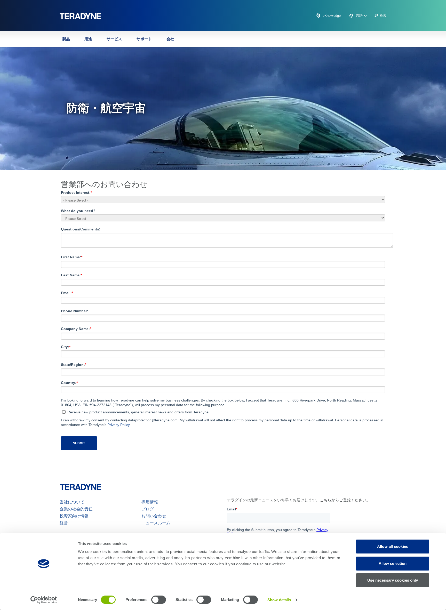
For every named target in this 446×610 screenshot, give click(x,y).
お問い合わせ (153, 516)
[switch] (158, 600)
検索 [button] (383, 16)
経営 (64, 523)
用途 (88, 39)
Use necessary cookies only (392, 580)
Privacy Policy (118, 425)
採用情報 (149, 502)
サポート (144, 39)
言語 (360, 16)
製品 (66, 39)
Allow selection (393, 563)
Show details (279, 600)
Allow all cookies (392, 546)
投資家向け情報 (74, 516)
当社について (72, 502)
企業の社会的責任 (76, 509)
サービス (114, 39)
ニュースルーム (155, 523)
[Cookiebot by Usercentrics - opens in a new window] (43, 600)
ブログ (147, 509)
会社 (170, 39)
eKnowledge (332, 16)
